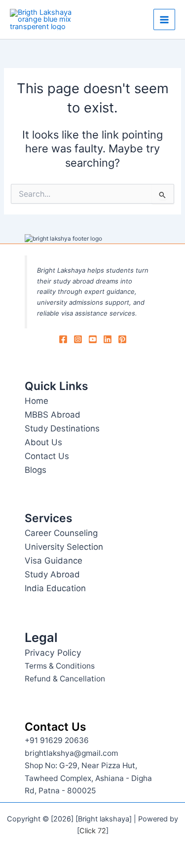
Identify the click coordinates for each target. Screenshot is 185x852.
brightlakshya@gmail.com (71, 753)
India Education (55, 588)
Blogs (35, 470)
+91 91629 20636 (57, 740)
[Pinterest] (122, 339)
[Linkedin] (107, 339)
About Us (43, 442)
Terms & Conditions (60, 666)
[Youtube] (92, 339)
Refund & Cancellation (65, 678)
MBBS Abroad (52, 415)
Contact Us (47, 456)
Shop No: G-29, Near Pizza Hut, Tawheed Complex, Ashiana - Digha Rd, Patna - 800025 (88, 778)
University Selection (64, 547)
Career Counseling (61, 533)
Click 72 (92, 830)
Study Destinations (62, 428)
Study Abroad (52, 574)
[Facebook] (63, 339)
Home (36, 401)
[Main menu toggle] (164, 20)
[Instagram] (78, 339)
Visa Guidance (53, 561)
